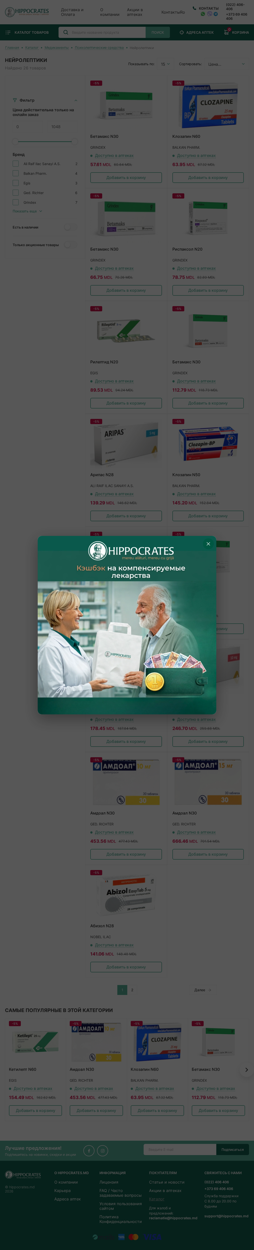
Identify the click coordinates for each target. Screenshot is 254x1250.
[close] (208, 543)
